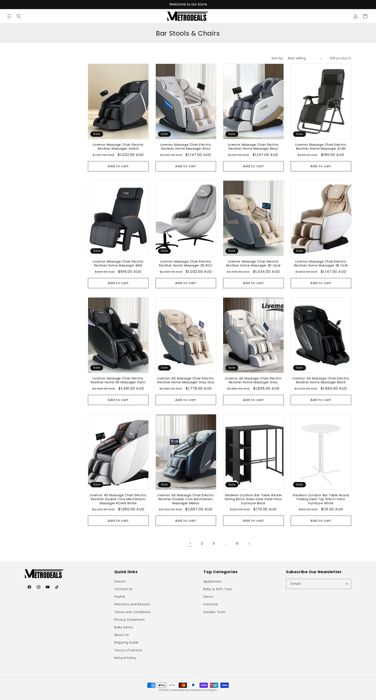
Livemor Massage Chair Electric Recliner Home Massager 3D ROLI (185, 264)
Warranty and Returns (132, 604)
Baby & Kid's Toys (217, 589)
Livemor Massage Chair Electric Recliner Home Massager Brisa (185, 147)
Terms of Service (128, 650)
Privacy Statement (129, 619)
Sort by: (278, 58)
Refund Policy (125, 658)
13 (237, 543)
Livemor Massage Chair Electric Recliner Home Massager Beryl (253, 147)
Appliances (212, 581)
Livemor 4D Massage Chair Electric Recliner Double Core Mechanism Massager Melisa (185, 499)
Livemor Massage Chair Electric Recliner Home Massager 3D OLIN (321, 264)
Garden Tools (214, 612)
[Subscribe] (346, 584)
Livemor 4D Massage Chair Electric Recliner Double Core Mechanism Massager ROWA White (118, 499)
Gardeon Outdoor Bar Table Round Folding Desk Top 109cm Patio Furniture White (321, 499)
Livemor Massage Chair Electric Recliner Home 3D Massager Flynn (118, 380)
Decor (208, 596)
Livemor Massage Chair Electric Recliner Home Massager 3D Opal (253, 264)
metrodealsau (180, 690)
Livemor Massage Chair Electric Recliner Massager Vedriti (118, 147)
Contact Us (123, 589)
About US (121, 635)
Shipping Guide (126, 642)
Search (120, 581)
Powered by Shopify (204, 690)
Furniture (210, 604)
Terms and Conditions (132, 612)
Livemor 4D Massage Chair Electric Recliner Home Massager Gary (253, 380)
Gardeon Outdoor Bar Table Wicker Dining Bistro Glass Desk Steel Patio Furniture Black (253, 499)
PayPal (119, 596)
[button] (9, 16)
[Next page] (249, 543)
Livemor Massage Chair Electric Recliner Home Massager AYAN (320, 147)
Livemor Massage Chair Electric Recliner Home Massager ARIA (118, 264)
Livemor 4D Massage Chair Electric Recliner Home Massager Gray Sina (185, 380)
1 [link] (190, 543)
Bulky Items (123, 627)
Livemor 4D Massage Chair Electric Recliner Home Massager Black (320, 380)
